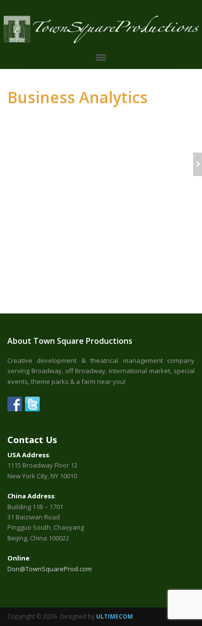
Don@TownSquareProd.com (49, 568)
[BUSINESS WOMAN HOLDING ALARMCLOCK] (197, 164)
